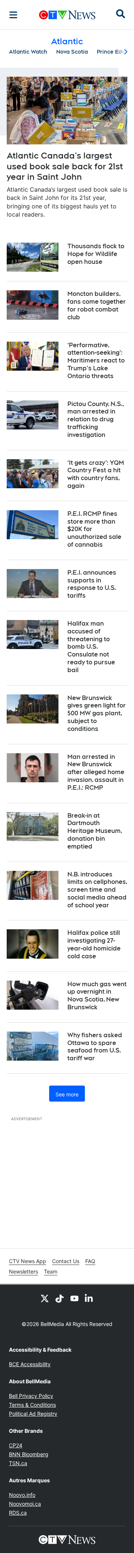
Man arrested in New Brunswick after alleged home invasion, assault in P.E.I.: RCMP (95, 772)
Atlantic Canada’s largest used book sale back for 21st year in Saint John (65, 166)
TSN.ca (18, 1463)
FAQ (90, 1261)
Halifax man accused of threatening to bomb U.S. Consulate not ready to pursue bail (91, 647)
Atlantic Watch (28, 52)
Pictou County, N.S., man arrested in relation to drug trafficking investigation (95, 419)
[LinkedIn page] (89, 1298)
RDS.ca (18, 1512)
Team (50, 1271)
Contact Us (65, 1261)
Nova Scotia (72, 52)
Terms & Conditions (32, 1405)
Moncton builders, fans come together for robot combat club (96, 305)
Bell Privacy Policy (31, 1396)
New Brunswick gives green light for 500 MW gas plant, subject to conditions (96, 713)
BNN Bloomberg (28, 1454)
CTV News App (27, 1261)
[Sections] (13, 14)
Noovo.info (22, 1495)
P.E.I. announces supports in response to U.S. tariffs (91, 584)
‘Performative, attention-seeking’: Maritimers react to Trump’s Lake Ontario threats (96, 361)
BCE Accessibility (30, 1364)
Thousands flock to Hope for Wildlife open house (95, 254)
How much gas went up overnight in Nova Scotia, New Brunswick (97, 996)
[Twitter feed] (44, 1298)
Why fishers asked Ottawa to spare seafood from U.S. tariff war (94, 1047)
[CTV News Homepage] (67, 14)
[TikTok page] (59, 1298)
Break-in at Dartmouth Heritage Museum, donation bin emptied (94, 831)
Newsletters (23, 1271)
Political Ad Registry (33, 1413)
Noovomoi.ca (25, 1504)
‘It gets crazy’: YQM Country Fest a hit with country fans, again (95, 474)
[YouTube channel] (74, 1298)
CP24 (15, 1445)
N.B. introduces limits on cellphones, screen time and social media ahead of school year (97, 890)
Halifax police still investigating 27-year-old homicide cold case (94, 944)
